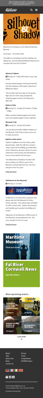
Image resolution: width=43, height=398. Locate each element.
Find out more (11, 172)
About (8, 353)
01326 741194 (9, 386)
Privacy (23, 353)
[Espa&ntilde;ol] (21, 370)
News (8, 361)
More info (27, 4)
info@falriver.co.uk (19, 386)
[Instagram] (7, 377)
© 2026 (13, 391)
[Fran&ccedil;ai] (12, 370)
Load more (21, 337)
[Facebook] (13, 377)
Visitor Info (10, 358)
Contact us (10, 364)
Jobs (7, 356)
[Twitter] (10, 377)
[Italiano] (16, 370)
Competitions (26, 358)
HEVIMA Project (26, 361)
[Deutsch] (7, 370)
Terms (23, 356)
